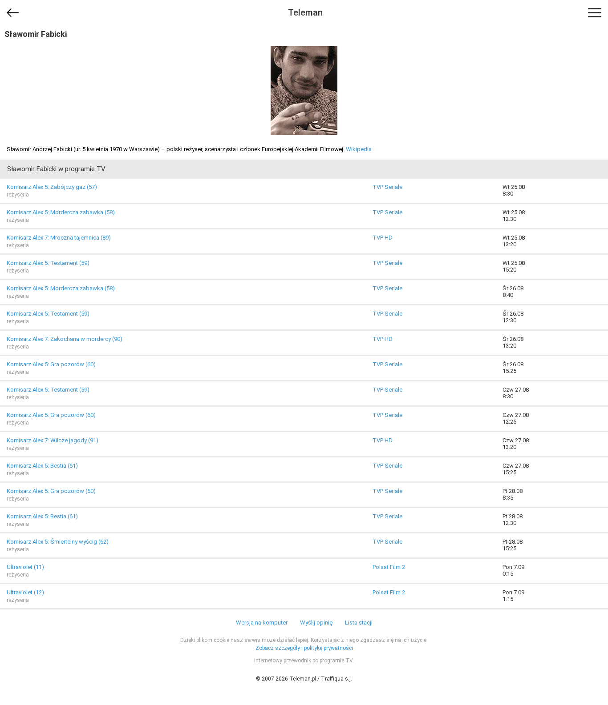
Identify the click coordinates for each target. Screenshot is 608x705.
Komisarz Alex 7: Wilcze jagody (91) (52, 440)
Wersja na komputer (262, 622)
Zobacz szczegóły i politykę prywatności (304, 648)
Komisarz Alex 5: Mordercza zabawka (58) (61, 212)
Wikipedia (359, 149)
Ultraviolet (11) (25, 567)
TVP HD (383, 237)
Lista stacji (359, 622)
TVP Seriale (387, 187)
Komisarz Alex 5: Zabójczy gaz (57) (52, 187)
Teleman (305, 12)
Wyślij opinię (316, 622)
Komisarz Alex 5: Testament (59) (48, 263)
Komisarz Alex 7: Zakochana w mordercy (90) (64, 339)
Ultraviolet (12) (25, 592)
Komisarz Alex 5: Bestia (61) (42, 465)
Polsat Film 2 (389, 567)
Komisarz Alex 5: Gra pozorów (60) (51, 364)
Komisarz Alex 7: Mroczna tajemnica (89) (59, 237)
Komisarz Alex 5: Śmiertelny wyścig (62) (58, 541)
